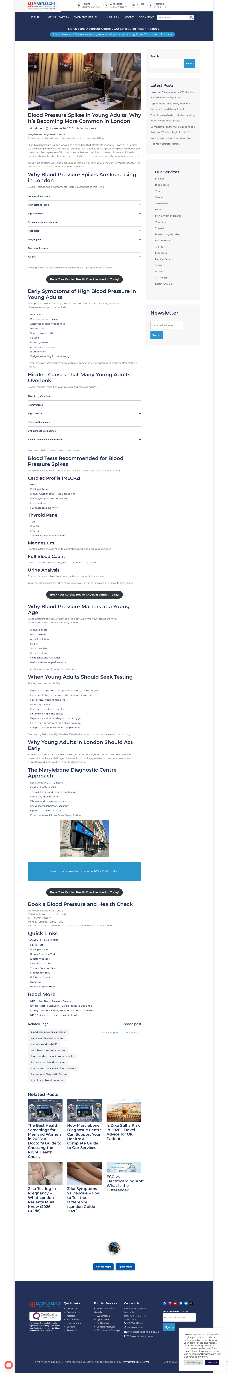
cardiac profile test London (47, 1037)
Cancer (159, 197)
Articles (71, 1315)
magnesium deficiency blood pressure (53, 1068)
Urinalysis (36, 981)
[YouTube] (175, 1303)
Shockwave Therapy (108, 1330)
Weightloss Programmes (102, 1317)
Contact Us (73, 1312)
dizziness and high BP (44, 1044)
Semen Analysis (106, 1326)
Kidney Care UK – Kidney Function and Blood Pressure (62, 1010)
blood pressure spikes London (49, 1031)
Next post (130, 1032)
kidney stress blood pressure (48, 1062)
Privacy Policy (131, 1361)
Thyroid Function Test (43, 968)
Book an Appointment (43, 986)
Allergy (159, 246)
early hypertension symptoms (48, 1050)
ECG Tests (161, 252)
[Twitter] (186, 1303)
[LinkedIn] (181, 1303)
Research (72, 1330)
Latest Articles (163, 283)
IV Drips (159, 178)
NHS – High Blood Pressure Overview (52, 1001)
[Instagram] (170, 1303)
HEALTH (35, 17)
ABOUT (129, 17)
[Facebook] (164, 1303)
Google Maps (103, 1266)
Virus (158, 191)
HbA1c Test (36, 944)
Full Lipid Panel (39, 949)
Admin (37, 128)
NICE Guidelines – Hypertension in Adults (54, 1015)
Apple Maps (125, 1266)
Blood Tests (162, 184)
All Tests (160, 271)
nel (55, 515)
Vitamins (160, 221)
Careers (71, 1326)
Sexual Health (163, 203)
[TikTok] (191, 1303)
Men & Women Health (168, 215)
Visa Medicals (163, 240)
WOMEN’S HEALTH (86, 17)
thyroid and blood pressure (47, 1080)
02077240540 (135, 1322)
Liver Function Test (41, 963)
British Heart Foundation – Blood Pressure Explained (61, 1005)
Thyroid (159, 228)
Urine (158, 209)
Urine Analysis (43, 570)
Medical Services (164, 259)
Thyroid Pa (40, 515)
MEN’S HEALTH (57, 17)
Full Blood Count (46, 556)
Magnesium (41, 543)
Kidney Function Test (42, 954)
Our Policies (74, 1322)
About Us (72, 1308)
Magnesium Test (40, 972)
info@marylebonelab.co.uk (143, 1331)
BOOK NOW (146, 17)
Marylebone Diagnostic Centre (49, 1074)
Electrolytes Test (39, 958)
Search (154, 56)
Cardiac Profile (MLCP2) (54, 478)
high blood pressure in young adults (52, 1056)
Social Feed (73, 1319)
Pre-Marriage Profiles (167, 234)
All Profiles (161, 277)
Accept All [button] (212, 1362)
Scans (158, 265)
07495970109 (134, 1327)
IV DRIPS (111, 17)
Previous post (110, 1032)
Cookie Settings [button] (193, 1362)
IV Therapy (103, 1322)
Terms (145, 1361)
